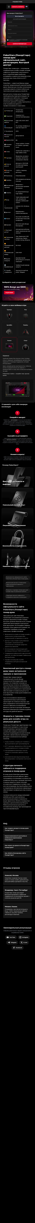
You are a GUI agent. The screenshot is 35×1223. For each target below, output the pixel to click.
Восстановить (19, 16)
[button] (2, 45)
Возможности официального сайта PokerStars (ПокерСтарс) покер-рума (17, 577)
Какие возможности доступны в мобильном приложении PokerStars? (16, 838)
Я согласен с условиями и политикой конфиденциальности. (18, 40)
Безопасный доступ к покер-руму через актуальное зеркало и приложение (16, 584)
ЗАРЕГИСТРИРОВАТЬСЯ (19, 43)
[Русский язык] (26, 7)
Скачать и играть (18, 6)
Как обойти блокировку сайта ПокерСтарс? (15, 854)
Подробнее (9, 292)
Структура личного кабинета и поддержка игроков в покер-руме (16, 596)
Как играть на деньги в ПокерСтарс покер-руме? (17, 846)
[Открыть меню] (8, 6)
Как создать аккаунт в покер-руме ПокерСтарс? (17, 829)
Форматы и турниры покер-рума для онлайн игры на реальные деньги (17, 590)
